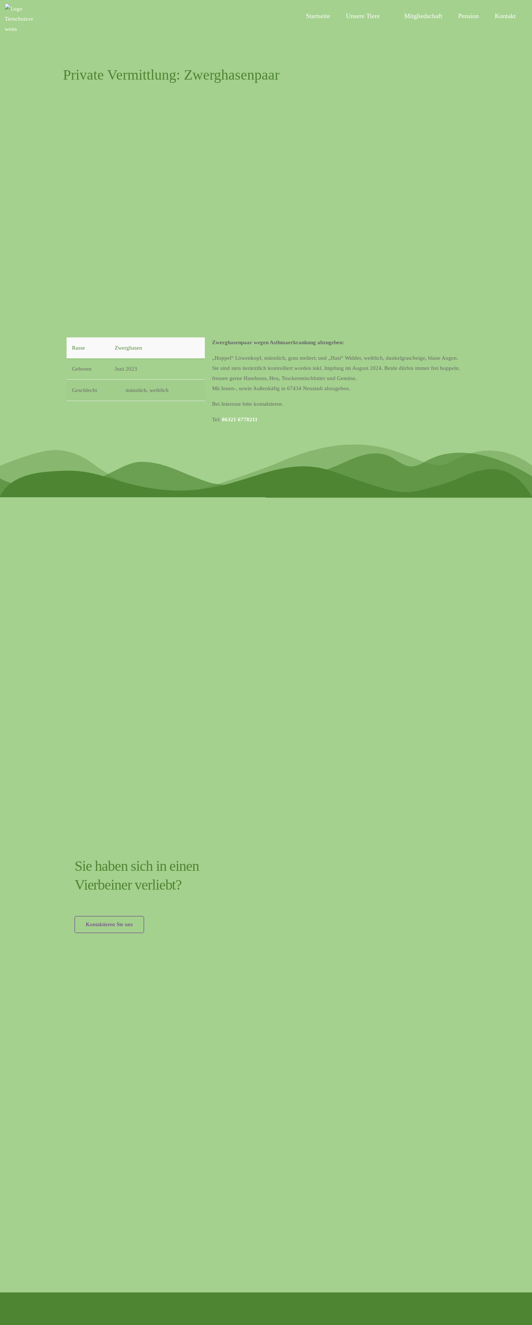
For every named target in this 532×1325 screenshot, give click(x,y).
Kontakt (505, 16)
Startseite (318, 16)
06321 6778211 (240, 419)
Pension (468, 16)
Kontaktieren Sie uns (109, 924)
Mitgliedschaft (423, 16)
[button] (73, 201)
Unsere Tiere (363, 16)
